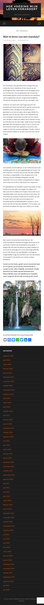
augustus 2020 (8, 530)
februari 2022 (8, 454)
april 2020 (6, 547)
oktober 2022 (8, 432)
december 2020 (8, 513)
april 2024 (6, 407)
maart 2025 (7, 403)
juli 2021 (6, 483)
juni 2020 (6, 539)
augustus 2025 (8, 394)
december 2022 (8, 428)
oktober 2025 (8, 386)
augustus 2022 (8, 437)
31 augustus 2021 (9, 40)
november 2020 (8, 517)
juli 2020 (6, 534)
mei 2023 (6, 415)
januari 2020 (7, 560)
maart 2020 (7, 551)
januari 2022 (7, 458)
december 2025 (8, 377)
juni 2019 (6, 590)
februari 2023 (8, 419)
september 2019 (9, 577)
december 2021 (8, 462)
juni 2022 (6, 441)
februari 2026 (8, 369)
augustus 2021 (8, 479)
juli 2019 (6, 585)
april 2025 (6, 398)
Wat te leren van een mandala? (21, 36)
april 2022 (6, 445)
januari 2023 (7, 424)
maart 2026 (7, 364)
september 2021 (9, 475)
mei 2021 (6, 492)
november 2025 (8, 381)
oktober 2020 (8, 522)
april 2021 (6, 496)
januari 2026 (7, 373)
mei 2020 (6, 543)
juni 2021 (6, 488)
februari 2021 (8, 505)
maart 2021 (7, 500)
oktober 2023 (8, 411)
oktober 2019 (8, 573)
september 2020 (9, 526)
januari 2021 (7, 509)
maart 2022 (7, 449)
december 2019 (8, 564)
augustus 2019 (8, 581)
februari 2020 (8, 556)
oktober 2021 (8, 471)
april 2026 (6, 360)
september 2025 (9, 390)
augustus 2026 (8, 356)
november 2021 (8, 466)
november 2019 (8, 568)
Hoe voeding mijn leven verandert (22, 8)
